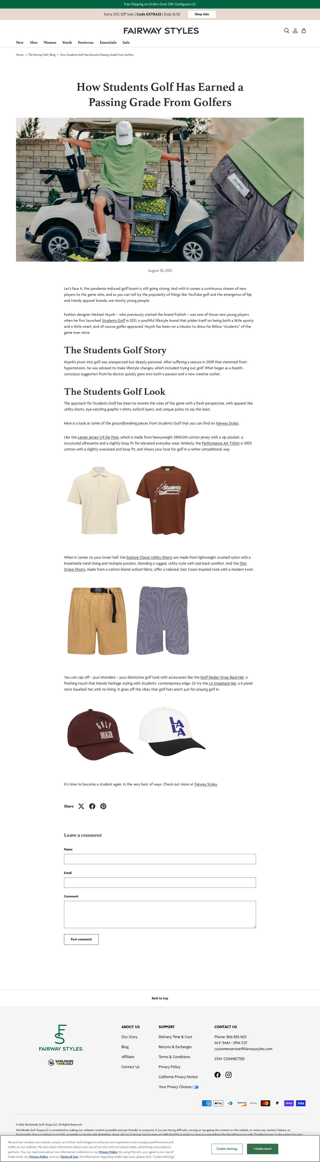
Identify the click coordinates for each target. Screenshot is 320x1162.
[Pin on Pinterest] (103, 806)
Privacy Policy (169, 1067)
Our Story (130, 1037)
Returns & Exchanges (175, 1047)
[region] (160, 1148)
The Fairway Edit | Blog (42, 54)
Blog (125, 1047)
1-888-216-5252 (170, 1134)
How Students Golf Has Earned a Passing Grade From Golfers (97, 54)
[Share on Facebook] (92, 806)
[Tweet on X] (81, 806)
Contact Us (131, 1067)
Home (20, 54)
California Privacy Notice (178, 1077)
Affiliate (128, 1057)
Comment (71, 896)
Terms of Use (69, 1157)
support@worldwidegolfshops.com (226, 1134)
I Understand (263, 1149)
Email (68, 873)
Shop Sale (202, 14)
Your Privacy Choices (175, 1087)
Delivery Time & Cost (175, 1037)
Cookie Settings (227, 1149)
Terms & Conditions (174, 1057)
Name (68, 849)
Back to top (160, 998)
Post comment (81, 939)
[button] (303, 30)
